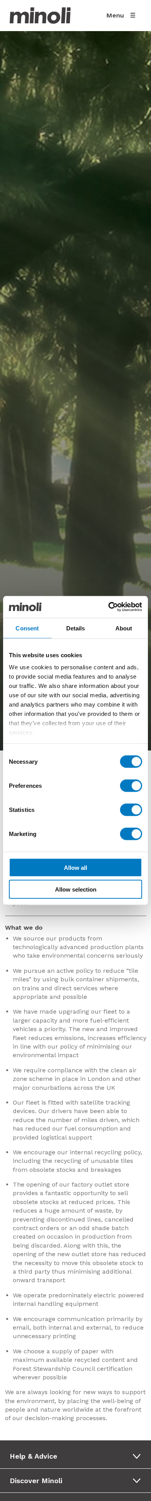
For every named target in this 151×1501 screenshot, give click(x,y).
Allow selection (75, 889)
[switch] (131, 785)
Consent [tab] (27, 628)
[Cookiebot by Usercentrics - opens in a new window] (108, 607)
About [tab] (123, 628)
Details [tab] (75, 628)
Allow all (75, 867)
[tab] (78, 1456)
